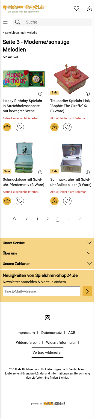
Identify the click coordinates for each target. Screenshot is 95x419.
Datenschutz (51, 332)
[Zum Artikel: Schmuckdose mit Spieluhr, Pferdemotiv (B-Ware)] (24, 157)
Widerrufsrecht (28, 342)
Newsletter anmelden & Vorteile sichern (34, 282)
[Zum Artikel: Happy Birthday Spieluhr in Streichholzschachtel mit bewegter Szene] (24, 78)
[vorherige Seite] (26, 218)
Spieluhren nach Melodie (21, 32)
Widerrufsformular (61, 342)
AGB (71, 332)
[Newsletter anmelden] (87, 291)
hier (65, 377)
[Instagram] (47, 317)
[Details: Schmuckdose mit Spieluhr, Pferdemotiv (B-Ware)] (7, 171)
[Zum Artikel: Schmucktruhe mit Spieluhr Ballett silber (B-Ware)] (71, 157)
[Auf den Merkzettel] (20, 127)
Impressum (26, 332)
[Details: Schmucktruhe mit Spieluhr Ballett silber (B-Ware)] (55, 171)
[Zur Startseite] (24, 9)
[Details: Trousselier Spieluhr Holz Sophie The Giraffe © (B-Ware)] (55, 93)
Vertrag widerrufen (47, 352)
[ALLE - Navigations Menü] (5, 21)
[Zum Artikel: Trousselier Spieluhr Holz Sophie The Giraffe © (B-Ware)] (71, 78)
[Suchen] (19, 22)
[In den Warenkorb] (7, 127)
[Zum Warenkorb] (89, 9)
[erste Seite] (15, 218)
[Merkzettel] (76, 9)
